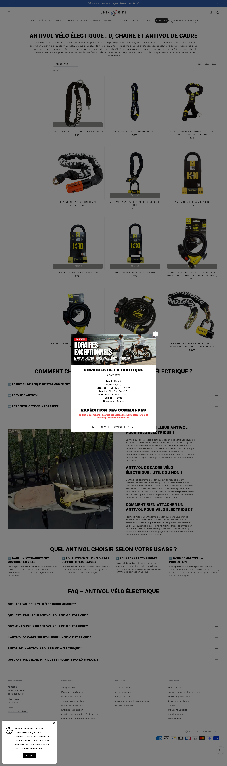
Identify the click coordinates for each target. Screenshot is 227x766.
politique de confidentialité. (28, 748)
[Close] (54, 722)
